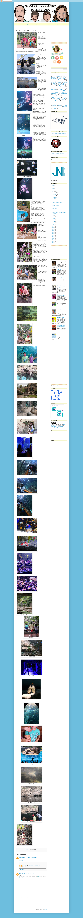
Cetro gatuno (55, 208)
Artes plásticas (56, 76)
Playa (52, 100)
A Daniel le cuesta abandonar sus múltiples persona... (58, 200)
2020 (53, 226)
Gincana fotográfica (56, 205)
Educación (65, 83)
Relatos (52, 101)
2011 (53, 239)
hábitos (55, 108)
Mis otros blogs (47, 24)
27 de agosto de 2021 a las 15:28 (31, 857)
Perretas (52, 99)
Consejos (52, 81)
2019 (53, 227)
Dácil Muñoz (24, 865)
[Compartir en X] (33, 849)
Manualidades (53, 93)
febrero (54, 222)
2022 (53, 189)
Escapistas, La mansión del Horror (59, 207)
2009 (53, 242)
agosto (54, 198)
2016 (53, 232)
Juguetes (52, 90)
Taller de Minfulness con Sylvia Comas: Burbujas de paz (61, 326)
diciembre (54, 192)
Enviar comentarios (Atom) (26, 900)
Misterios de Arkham (62, 94)
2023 (53, 188)
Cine (64, 78)
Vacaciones (27, 850)
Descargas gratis (58, 24)
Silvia (20, 873)
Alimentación (64, 73)
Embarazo (55, 84)
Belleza (64, 76)
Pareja (54, 98)
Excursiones (61, 85)
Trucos (53, 106)
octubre (54, 195)
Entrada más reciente (20, 899)
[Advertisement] (57, 33)
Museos (57, 95)
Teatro (66, 104)
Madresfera (56, 92)
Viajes (31, 850)
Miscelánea (55, 94)
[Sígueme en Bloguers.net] (56, 400)
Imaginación (53, 89)
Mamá (63, 92)
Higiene (61, 87)
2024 (53, 186)
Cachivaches (53, 77)
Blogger (45, 909)
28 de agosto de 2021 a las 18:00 (28, 873)
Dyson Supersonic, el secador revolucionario (61, 295)
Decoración (60, 82)
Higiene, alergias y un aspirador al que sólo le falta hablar (61, 286)
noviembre (55, 194)
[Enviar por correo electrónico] (30, 849)
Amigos (54, 75)
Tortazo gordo (59, 269)
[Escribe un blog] (32, 849)
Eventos (52, 85)
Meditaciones (64, 93)
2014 (53, 235)
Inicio (32, 899)
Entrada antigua (43, 899)
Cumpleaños (53, 82)
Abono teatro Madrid (60, 317)
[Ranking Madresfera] (55, 385)
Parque (58, 98)
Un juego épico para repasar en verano (60, 310)
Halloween (53, 87)
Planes (24, 850)
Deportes (65, 82)
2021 (53, 191)
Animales (21, 850)
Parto (64, 98)
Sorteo (56, 104)
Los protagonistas (36, 24)
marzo (54, 221)
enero (54, 224)
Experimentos (53, 86)
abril (53, 219)
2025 (53, 185)
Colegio (60, 80)
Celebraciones (53, 78)
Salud (57, 102)
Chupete (59, 78)
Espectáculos (62, 84)
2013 (53, 236)
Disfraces (58, 83)
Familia (61, 86)
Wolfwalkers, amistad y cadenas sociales (59, 133)
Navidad (52, 97)
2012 (53, 238)
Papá (66, 97)
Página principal (25, 24)
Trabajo (59, 105)
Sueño (61, 104)
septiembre (55, 197)
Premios (57, 100)
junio (54, 216)
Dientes (54, 83)
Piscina (57, 99)
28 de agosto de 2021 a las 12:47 (35, 865)
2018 (53, 229)
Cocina (52, 79)
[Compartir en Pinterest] (35, 849)
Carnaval (62, 77)
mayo (54, 218)
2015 (53, 233)
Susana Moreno (22, 857)
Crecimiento (60, 81)
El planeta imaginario (60, 302)
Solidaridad (52, 104)
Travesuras (65, 105)
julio (53, 215)
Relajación (63, 100)
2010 (53, 241)
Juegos (61, 89)
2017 (53, 230)
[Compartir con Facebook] (34, 849)
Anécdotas (64, 75)
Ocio (59, 97)
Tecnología (54, 105)
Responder (21, 860)
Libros (65, 91)
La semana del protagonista (62, 261)
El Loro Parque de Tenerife (57, 202)
